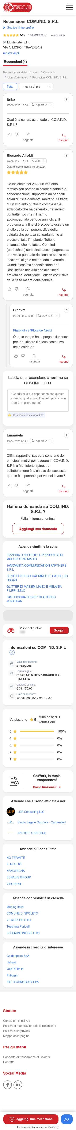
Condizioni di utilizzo (16, 1020)
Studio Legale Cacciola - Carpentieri (42, 822)
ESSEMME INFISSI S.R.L (24, 933)
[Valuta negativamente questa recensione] (17, 137)
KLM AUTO (14, 864)
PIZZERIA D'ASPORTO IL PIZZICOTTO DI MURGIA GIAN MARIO (35, 557)
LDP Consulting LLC (31, 812)
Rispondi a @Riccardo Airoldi (32, 330)
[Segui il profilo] (67, 1119)
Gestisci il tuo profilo (20, 27)
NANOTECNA (16, 871)
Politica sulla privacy (16, 1031)
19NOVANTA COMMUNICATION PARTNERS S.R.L (36, 567)
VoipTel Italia (15, 969)
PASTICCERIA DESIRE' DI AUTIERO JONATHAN (31, 599)
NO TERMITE (16, 858)
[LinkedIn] (18, 1084)
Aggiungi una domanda (38, 528)
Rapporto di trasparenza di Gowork (26, 1057)
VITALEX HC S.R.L (19, 920)
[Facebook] (7, 1084)
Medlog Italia (15, 907)
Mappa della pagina (16, 1036)
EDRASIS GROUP (19, 877)
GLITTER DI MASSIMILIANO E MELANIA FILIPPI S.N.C (34, 589)
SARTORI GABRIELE (32, 833)
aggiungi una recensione (34, 1119)
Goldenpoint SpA (18, 956)
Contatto (9, 1062)
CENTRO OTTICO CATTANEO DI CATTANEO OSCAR (37, 578)
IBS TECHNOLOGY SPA (23, 982)
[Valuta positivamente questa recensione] (10, 137)
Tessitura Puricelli (18, 926)
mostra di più (11, 53)
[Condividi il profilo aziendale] (67, 615)
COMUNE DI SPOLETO (22, 913)
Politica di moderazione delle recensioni (29, 1026)
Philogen (12, 975)
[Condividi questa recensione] (66, 99)
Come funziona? (45, 787)
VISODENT (14, 884)
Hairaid (11, 962)
